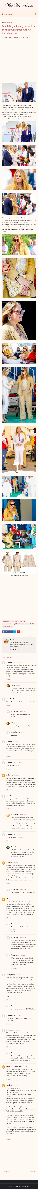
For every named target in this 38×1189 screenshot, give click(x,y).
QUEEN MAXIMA (18, 624)
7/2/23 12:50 (16, 1085)
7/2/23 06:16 (18, 685)
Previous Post (6, 1171)
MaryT (13, 847)
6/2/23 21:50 (17, 775)
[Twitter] (14, 631)
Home (3, 22)
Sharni (8, 899)
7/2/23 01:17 (18, 1015)
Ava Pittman (15, 815)
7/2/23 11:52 (23, 732)
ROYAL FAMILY (30, 624)
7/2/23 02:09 (18, 1030)
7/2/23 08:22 (19, 847)
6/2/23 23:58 (15, 899)
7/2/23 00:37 (18, 974)
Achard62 (9, 775)
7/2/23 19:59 (23, 814)
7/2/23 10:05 (23, 1006)
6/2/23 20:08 (19, 699)
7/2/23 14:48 (23, 937)
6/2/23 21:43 (18, 762)
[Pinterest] (18, 631)
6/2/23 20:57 (18, 741)
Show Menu (8, 14)
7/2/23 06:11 (18, 723)
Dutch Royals (9, 22)
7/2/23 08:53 (25, 1066)
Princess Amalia (7, 624)
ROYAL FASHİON (7, 626)
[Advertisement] (19, 60)
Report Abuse (25, 1186)
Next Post (32, 1171)
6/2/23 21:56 (19, 796)
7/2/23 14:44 (23, 1053)
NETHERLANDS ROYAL (18, 621)
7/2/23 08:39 (23, 924)
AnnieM (9, 862)
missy (13, 685)
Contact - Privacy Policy (15, 1186)
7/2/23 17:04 (23, 955)
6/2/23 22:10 (18, 834)
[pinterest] (18, 650)
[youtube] (15, 650)
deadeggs (9, 1085)
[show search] (35, 14)
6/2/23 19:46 (18, 662)
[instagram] (10, 650)
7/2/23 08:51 (23, 889)
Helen (12, 639)
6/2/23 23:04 (15, 862)
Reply (8, 679)
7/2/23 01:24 (23, 711)
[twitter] (13, 650)
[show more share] (21, 631)
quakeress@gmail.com (13, 1066)
